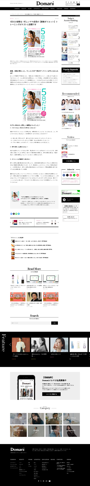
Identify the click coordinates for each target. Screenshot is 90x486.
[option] (21, 349)
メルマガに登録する (51, 394)
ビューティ (15, 14)
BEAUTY (24, 8)
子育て (35, 469)
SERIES (66, 8)
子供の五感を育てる (45, 462)
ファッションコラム (13, 464)
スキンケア (21, 464)
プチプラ (65, 82)
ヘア (20, 466)
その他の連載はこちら (71, 161)
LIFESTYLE (37, 8)
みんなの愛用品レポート (74, 79)
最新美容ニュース (22, 469)
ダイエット (22, 14)
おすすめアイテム (13, 466)
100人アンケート (37, 476)
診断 (64, 74)
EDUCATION (45, 8)
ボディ (19, 14)
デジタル (29, 466)
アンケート (70, 199)
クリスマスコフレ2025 (23, 471)
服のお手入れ (69, 74)
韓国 (74, 74)
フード (35, 464)
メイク (20, 462)
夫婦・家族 (36, 473)
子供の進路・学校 (45, 469)
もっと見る (71, 62)
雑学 (29, 462)
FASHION (17, 8)
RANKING (72, 8)
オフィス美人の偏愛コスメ (68, 77)
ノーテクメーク (66, 79)
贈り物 (35, 478)
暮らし (35, 462)
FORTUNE (59, 8)
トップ (11, 14)
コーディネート (12, 462)
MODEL (53, 8)
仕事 (29, 464)
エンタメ (35, 466)
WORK (30, 8)
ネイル (20, 473)
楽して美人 (75, 82)
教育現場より (44, 466)
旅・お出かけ (36, 471)
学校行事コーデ (44, 464)
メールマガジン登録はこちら (71, 178)
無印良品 (70, 82)
